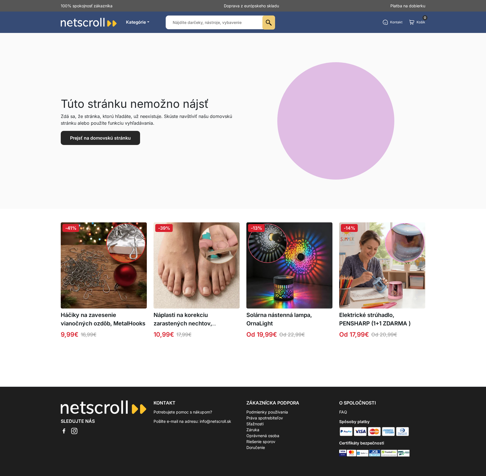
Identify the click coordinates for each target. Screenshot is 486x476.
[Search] (268, 22)
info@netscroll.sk (215, 421)
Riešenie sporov (260, 441)
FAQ (343, 412)
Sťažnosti (255, 423)
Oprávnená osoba (262, 435)
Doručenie (255, 447)
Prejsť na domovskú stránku (100, 138)
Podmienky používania (267, 412)
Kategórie (136, 22)
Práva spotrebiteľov (264, 417)
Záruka (252, 429)
